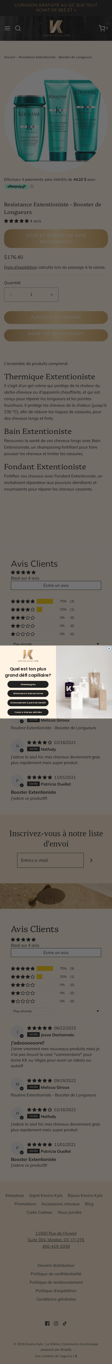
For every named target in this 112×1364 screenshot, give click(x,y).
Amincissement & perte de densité (27, 702)
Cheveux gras (28, 684)
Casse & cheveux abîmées (28, 712)
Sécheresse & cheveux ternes (28, 693)
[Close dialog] (109, 648)
